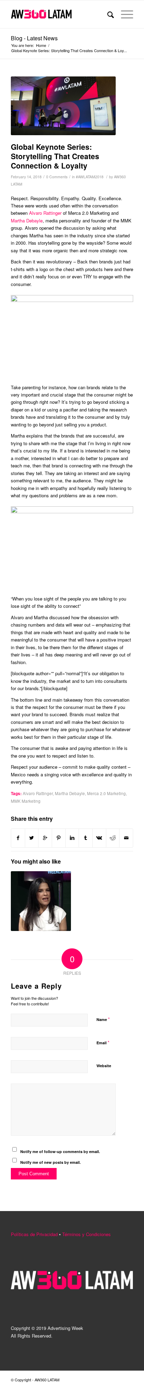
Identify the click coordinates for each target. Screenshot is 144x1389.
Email (102, 1042)
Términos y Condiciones (86, 1234)
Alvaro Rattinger (45, 213)
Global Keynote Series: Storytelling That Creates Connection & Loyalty (55, 156)
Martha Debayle (27, 220)
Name (103, 1019)
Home (41, 45)
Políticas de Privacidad (34, 1234)
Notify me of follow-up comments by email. (60, 1151)
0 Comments (56, 176)
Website (103, 1065)
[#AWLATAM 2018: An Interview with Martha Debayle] (41, 901)
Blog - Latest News (34, 38)
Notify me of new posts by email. (50, 1162)
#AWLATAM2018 (89, 176)
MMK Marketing (26, 801)
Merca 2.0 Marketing (106, 793)
